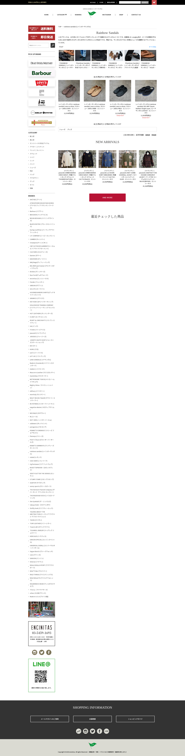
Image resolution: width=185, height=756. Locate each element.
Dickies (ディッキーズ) (37, 272)
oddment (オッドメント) (38, 423)
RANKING (78, 15)
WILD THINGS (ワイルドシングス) (41, 574)
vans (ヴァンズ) (35, 555)
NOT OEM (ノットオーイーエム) (41, 420)
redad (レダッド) (36, 457)
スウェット (33, 154)
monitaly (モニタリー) (37, 394)
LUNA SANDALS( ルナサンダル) (40, 360)
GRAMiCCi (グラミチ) (37, 298)
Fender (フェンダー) (37, 282)
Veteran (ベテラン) (36, 562)
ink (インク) (34, 326)
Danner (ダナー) (35, 255)
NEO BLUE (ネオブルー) (38, 413)
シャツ (32, 157)
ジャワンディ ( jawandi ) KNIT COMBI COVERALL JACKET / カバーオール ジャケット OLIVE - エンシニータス (127, 175)
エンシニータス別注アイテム (39, 143)
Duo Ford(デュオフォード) (39, 275)
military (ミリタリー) (37, 391)
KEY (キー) (33, 346)
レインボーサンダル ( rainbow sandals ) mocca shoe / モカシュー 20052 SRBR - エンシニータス (94, 107)
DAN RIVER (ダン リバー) (38, 259)
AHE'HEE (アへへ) (36, 199)
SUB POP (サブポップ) (37, 483)
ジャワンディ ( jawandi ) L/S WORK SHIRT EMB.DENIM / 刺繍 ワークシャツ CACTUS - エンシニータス (107, 175)
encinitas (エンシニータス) (39, 278)
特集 (31, 188)
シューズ (62, 129)
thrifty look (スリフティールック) (41, 508)
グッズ (69, 129)
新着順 (154, 135)
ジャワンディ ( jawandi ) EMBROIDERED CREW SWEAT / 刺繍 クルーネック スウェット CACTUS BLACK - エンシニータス (87, 176)
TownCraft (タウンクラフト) (40, 527)
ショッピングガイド (135, 719)
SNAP (121, 15)
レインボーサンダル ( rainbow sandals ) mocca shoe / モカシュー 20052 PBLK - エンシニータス (120, 107)
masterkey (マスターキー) (39, 376)
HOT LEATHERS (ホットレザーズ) (41, 313)
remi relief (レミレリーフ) (38, 461)
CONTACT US (136, 15)
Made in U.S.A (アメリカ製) (39, 596)
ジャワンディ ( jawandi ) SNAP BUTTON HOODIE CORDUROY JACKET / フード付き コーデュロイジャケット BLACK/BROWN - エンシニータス (148, 177)
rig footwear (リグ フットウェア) (41, 464)
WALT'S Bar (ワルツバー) (38, 571)
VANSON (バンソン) (36, 558)
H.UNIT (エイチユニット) (38, 317)
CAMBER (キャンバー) (37, 239)
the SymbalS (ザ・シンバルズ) (40, 501)
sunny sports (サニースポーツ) (40, 486)
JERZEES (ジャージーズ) (38, 336)
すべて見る (152, 47)
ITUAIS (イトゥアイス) (37, 330)
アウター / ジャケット (37, 147)
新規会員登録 (111, 2)
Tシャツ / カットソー (37, 150)
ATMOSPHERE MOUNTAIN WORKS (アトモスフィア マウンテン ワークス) (42, 205)
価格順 (147, 135)
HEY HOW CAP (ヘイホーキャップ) (41, 302)
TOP (59, 27)
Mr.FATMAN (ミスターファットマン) (42, 404)
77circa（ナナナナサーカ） (39, 590)
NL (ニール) (34, 416)
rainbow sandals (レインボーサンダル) (77, 27)
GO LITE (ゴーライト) (37, 289)
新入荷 (32, 136)
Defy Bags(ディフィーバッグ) (40, 262)
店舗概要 (92, 719)
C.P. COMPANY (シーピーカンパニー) (42, 236)
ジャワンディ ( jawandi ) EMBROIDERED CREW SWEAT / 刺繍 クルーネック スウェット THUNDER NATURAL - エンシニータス (67, 176)
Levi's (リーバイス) (36, 353)
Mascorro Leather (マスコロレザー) (42, 372)
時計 (31, 171)
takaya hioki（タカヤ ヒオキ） (40, 505)
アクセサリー (34, 178)
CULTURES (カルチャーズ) (39, 252)
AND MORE (108, 197)
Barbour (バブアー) (36, 211)
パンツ (32, 164)
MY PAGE (93, 2)
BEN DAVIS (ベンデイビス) (39, 215)
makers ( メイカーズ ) (37, 369)
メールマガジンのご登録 (50, 719)
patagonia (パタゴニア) (38, 427)
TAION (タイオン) (36, 520)
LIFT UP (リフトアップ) (38, 356)
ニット (32, 160)
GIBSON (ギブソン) (36, 285)
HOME (46, 15)
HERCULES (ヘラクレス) (38, 536)
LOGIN (101, 2)
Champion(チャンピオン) (38, 243)
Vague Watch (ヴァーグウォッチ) (41, 551)
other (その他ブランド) (38, 593)
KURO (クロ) (34, 349)
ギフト (32, 185)
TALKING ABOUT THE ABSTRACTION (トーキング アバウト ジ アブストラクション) (42, 514)
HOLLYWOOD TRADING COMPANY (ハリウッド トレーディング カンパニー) (42, 307)
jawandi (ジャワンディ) (38, 333)
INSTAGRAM (106, 15)
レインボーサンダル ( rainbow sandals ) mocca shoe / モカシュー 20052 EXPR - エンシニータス (69, 107)
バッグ (32, 174)
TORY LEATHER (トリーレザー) (40, 523)
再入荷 (32, 140)
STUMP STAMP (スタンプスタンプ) (42, 479)
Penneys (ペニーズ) (36, 436)
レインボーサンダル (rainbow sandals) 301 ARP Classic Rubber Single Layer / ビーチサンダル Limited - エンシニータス (146, 108)
